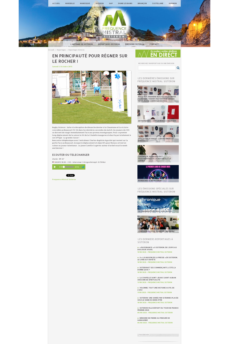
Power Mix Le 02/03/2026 (149, 181)
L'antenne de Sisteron (82, 44)
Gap (111, 3)
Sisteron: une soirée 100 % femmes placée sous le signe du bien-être (157, 299)
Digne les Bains (125, 3)
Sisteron (99, 3)
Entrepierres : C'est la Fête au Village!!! (157, 121)
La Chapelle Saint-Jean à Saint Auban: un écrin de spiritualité (156, 279)
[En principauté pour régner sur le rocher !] (91, 71)
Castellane (158, 3)
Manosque (85, 3)
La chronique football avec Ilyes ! (154, 211)
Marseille (70, 3)
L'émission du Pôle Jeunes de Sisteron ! (156, 231)
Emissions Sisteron (135, 44)
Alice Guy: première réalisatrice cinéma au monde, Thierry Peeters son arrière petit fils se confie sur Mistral (157, 99)
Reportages (61, 50)
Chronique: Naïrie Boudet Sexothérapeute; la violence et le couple (154, 158)
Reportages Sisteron (109, 44)
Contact (154, 44)
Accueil (56, 3)
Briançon (142, 3)
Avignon (173, 3)
